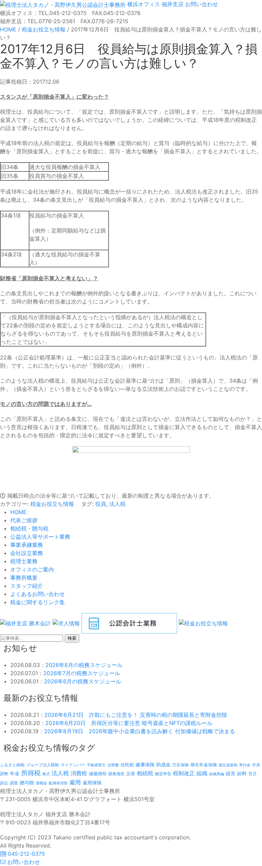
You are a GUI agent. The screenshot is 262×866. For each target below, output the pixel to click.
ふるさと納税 (12, 764)
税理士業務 (24, 561)
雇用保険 (92, 782)
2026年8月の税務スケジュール (83, 665)
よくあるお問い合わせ (37, 594)
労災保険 (180, 764)
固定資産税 (228, 765)
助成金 (163, 764)
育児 (252, 773)
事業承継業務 (26, 544)
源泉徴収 (116, 773)
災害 (130, 773)
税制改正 (184, 773)
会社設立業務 (26, 553)
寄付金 (244, 765)
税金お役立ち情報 (52, 503)
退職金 (41, 783)
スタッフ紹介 (26, 585)
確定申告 (163, 773)
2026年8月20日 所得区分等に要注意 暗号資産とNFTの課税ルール (129, 723)
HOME (18, 512)
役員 (100, 503)
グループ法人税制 (42, 765)
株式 (46, 774)
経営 (230, 773)
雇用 (75, 782)
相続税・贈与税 (29, 528)
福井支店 (172, 4)
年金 (14, 773)
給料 (242, 773)
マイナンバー (73, 764)
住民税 (127, 764)
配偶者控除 (58, 783)
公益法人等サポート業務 (40, 536)
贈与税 (27, 782)
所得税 (31, 773)
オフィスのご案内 (32, 569)
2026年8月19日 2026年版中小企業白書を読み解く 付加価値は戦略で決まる (139, 731)
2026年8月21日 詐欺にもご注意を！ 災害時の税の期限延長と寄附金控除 (135, 714)
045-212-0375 (25, 853)
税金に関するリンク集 (37, 602)
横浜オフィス (143, 4)
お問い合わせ (201, 4)
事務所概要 (24, 577)
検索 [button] (72, 638)
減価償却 (97, 773)
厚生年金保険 (203, 764)
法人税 (117, 503)
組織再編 (216, 773)
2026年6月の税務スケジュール (82, 681)
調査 (14, 783)
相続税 (145, 773)
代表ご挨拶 (24, 520)
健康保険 (145, 764)
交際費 (113, 765)
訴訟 (4, 782)
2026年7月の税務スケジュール (81, 673)
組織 (201, 773)
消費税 (79, 773)
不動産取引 (96, 765)
